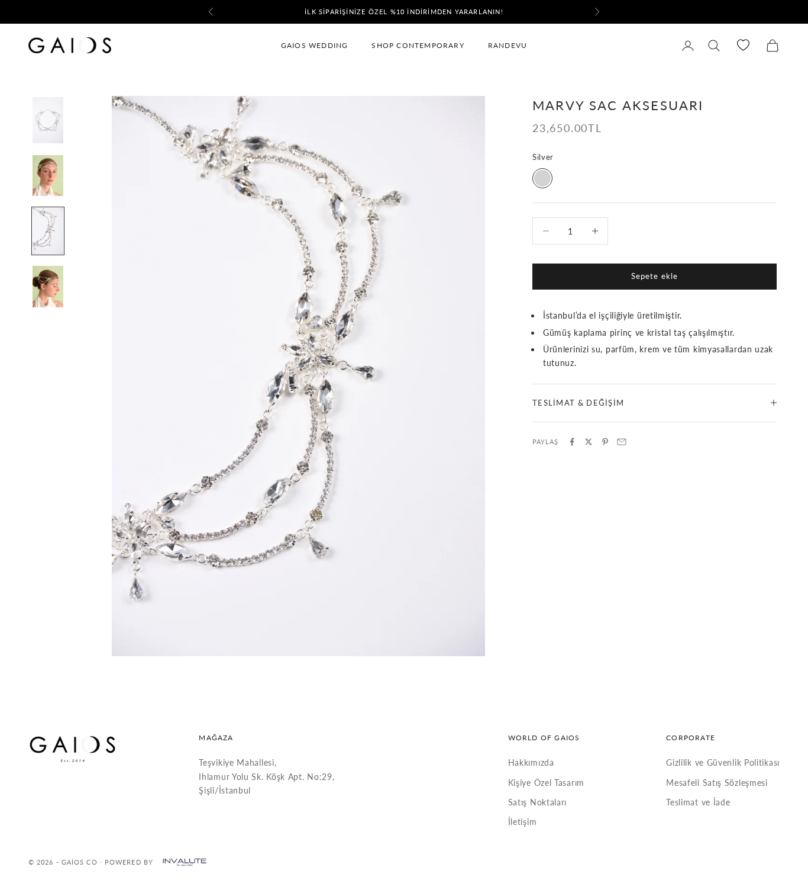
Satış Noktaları (537, 802)
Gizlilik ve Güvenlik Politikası (723, 762)
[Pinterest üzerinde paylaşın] (605, 442)
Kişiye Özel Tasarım (546, 783)
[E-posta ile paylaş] (621, 442)
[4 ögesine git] (47, 287)
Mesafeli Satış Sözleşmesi (717, 783)
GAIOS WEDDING (314, 45)
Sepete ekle (654, 276)
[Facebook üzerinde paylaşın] (572, 442)
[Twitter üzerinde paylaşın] (588, 442)
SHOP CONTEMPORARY (417, 45)
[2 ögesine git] (47, 176)
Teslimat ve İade (698, 802)
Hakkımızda (531, 762)
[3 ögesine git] (47, 231)
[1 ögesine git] (47, 120)
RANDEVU (507, 45)
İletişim (522, 822)
